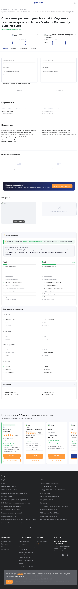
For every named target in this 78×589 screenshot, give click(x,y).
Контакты (4, 544)
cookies (20, 574)
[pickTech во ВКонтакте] (63, 555)
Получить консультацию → (62, 186)
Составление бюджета (48, 486)
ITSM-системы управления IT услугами (14, 500)
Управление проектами (9, 490)
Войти (39, 544)
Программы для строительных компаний (54, 506)
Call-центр (43, 503)
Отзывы (13, 48)
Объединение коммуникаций (11, 506)
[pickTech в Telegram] (67, 555)
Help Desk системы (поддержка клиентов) (15, 503)
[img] (8, 435)
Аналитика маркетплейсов (49, 510)
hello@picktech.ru (64, 546)
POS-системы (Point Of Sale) (49, 513)
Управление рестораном (48, 516)
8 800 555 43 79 (60, 549)
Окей (9, 582)
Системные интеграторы (27, 547)
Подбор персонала (7, 480)
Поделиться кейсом (26, 566)
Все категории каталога (39, 528)
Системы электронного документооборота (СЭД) (18, 520)
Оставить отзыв (24, 558)
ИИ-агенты (23, 544)
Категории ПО (24, 541)
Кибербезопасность (47, 500)
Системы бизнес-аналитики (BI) (12, 523)
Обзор (5, 48)
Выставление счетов (8, 486)
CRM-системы (45, 493)
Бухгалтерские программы (49, 483)
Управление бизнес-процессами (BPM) (14, 493)
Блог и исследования (26, 561)
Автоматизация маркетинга (49, 496)
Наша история (6, 541)
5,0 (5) (16, 435)
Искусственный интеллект (10, 510)
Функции (33, 48)
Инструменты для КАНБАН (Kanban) (52, 490)
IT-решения (23, 550)
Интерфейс (23, 48)
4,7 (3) (39, 433)
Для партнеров (42, 541)
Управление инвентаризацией (11, 513)
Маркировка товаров (8, 516)
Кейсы (21, 563)
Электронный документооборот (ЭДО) (53, 520)
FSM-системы (44, 480)
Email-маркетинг (7, 496)
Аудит (3, 483)
